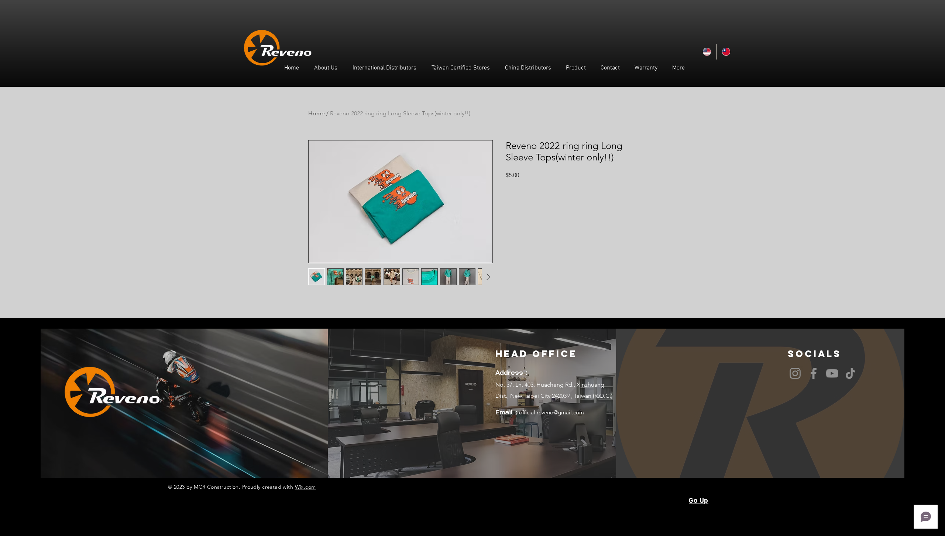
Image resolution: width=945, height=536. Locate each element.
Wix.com (305, 487)
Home (316, 113)
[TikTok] (850, 373)
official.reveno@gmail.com (551, 412)
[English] (707, 52)
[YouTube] (832, 373)
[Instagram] (795, 373)
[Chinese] (726, 52)
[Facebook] (813, 373)
